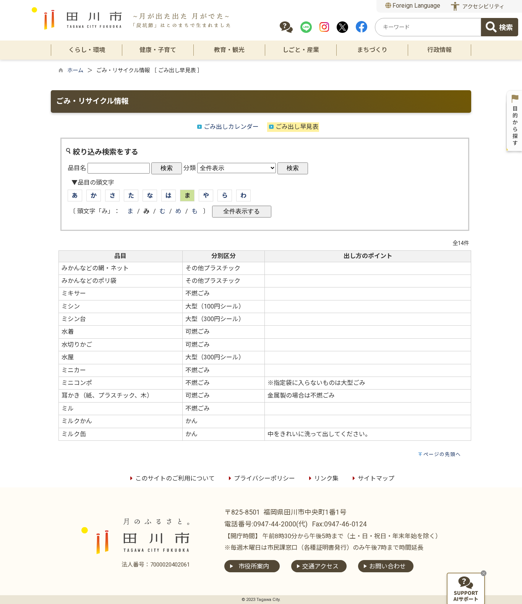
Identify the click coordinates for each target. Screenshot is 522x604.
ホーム (75, 70)
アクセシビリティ (483, 6)
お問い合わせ (387, 566)
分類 (189, 168)
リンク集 (326, 478)
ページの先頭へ (442, 454)
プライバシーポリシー (264, 478)
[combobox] (428, 27)
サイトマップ (376, 478)
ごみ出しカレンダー (231, 126)
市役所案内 (253, 566)
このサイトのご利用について (175, 478)
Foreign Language (415, 5)
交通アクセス (320, 566)
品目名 (77, 168)
